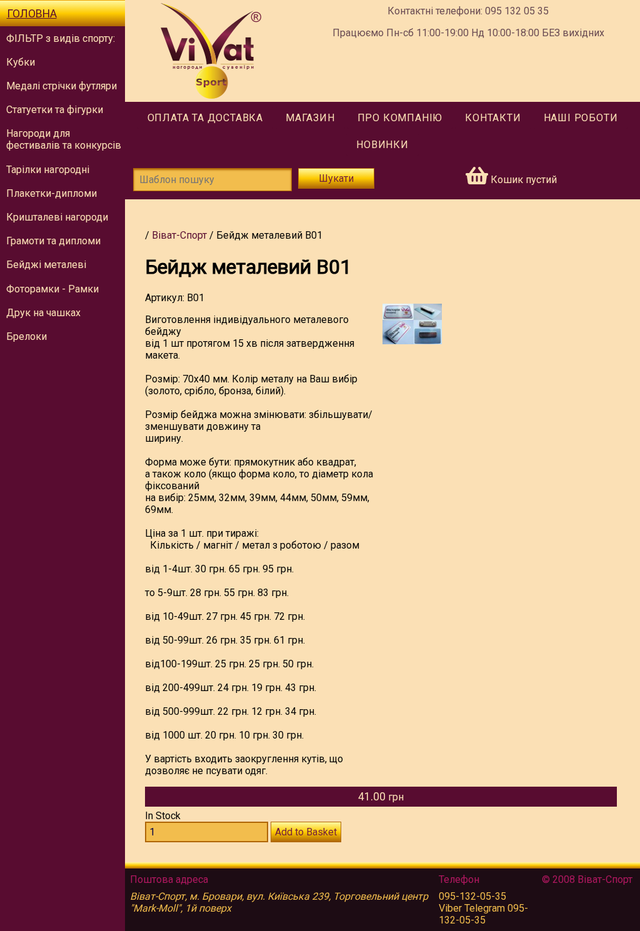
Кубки (20, 62)
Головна (32, 13)
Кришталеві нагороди (57, 217)
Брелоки (26, 336)
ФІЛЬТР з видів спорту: (60, 38)
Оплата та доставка (205, 118)
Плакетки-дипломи (51, 193)
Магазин (310, 118)
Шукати (336, 178)
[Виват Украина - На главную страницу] (211, 51)
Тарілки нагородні (47, 170)
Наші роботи (581, 118)
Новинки (382, 145)
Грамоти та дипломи (53, 241)
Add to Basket (306, 832)
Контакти (493, 118)
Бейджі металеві (46, 265)
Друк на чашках (43, 313)
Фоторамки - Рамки (52, 289)
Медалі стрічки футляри (61, 86)
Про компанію (400, 118)
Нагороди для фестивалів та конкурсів (63, 139)
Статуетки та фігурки (54, 110)
